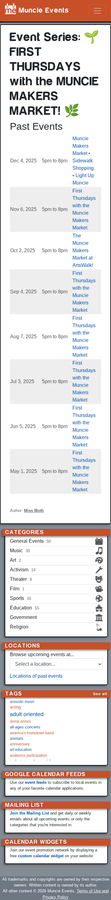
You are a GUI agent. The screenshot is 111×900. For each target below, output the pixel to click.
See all (100, 694)
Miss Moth (34, 510)
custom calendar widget (41, 856)
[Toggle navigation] (97, 11)
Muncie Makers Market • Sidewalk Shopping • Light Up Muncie (83, 160)
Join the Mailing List (29, 813)
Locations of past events (36, 676)
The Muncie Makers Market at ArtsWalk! (82, 250)
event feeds (36, 782)
